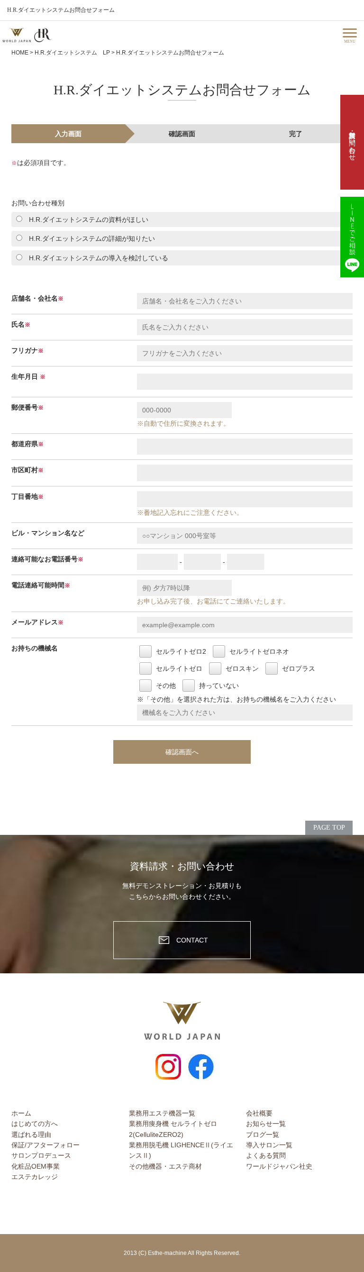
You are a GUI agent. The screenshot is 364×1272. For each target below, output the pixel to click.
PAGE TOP (329, 827)
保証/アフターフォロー (45, 1145)
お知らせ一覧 (266, 1123)
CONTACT (192, 940)
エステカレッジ (34, 1176)
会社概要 (259, 1113)
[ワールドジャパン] (16, 35)
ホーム (21, 1113)
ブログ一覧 (262, 1134)
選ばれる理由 (31, 1134)
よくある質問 (266, 1155)
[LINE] (352, 237)
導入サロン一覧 (269, 1145)
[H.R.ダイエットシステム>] (43, 35)
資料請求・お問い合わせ (352, 142)
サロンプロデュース (41, 1155)
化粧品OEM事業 (35, 1166)
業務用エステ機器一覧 (162, 1113)
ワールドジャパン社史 (279, 1166)
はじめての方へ (34, 1123)
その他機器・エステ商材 (165, 1166)
